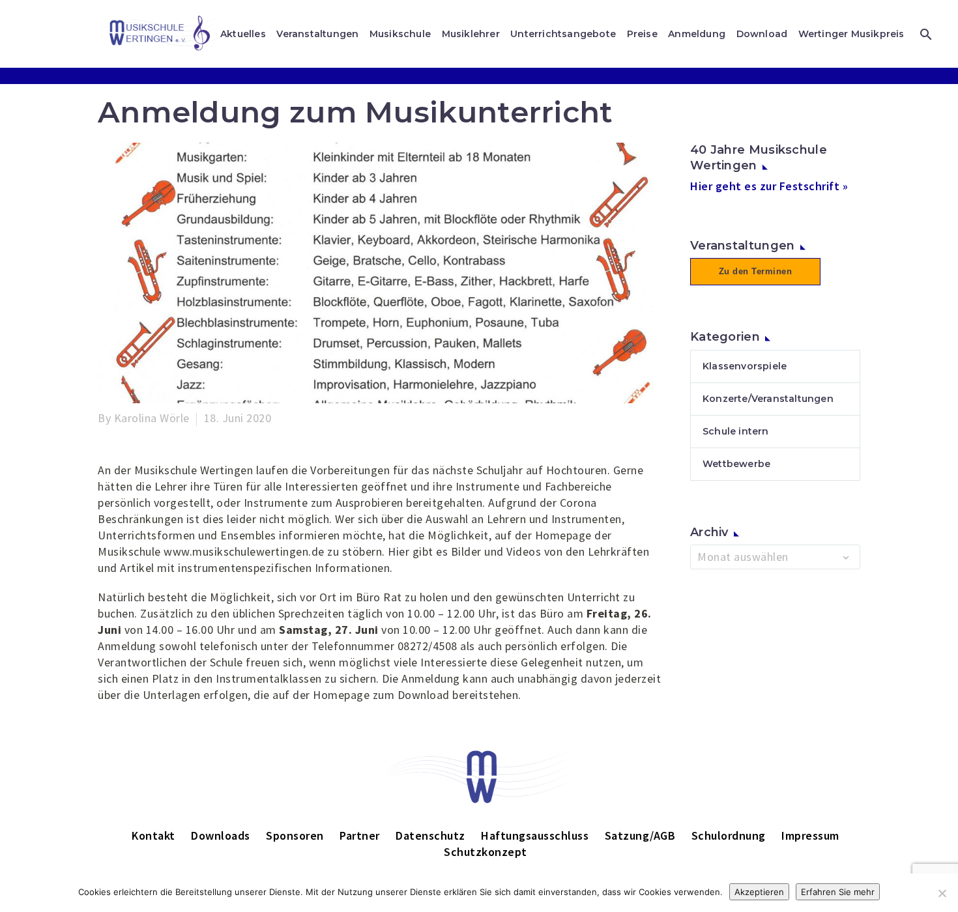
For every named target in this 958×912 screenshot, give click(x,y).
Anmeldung (696, 34)
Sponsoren (295, 835)
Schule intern (736, 431)
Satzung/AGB (640, 835)
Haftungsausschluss (534, 835)
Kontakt (153, 835)
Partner (360, 835)
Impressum (810, 835)
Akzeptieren (759, 892)
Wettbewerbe (736, 464)
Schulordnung (728, 835)
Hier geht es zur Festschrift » (769, 185)
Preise (642, 34)
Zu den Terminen (755, 271)
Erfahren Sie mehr (838, 892)
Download (762, 34)
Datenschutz (430, 835)
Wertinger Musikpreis (851, 34)
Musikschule (400, 34)
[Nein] (941, 893)
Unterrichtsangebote (563, 34)
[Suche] (924, 34)
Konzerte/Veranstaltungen (768, 399)
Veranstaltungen (317, 34)
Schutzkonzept (485, 851)
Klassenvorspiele (745, 366)
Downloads (220, 835)
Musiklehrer (471, 34)
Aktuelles (243, 34)
